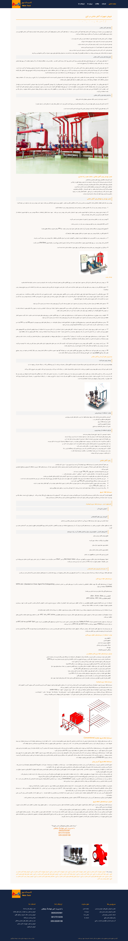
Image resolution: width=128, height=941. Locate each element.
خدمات (104, 4)
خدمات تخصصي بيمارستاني (109, 915)
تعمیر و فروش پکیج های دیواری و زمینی (105, 909)
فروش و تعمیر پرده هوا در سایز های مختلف (24, 912)
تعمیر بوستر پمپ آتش (103, 879)
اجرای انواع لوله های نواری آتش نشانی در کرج (68, 876)
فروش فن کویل (31, 927)
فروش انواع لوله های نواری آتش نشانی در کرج (46, 874)
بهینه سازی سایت (22, 938)
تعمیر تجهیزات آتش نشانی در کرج (77, 872)
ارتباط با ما (81, 4)
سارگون (13, 938)
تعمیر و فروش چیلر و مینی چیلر (107, 912)
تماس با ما (86, 915)
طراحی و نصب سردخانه (29, 918)
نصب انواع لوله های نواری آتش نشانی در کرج (92, 876)
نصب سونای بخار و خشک (29, 909)
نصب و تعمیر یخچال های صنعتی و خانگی (25, 921)
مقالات (97, 4)
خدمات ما (86, 918)
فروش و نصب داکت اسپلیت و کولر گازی (25, 915)
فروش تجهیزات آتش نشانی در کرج (96, 872)
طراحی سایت (30, 938)
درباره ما (89, 4)
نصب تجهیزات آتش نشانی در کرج (58, 872)
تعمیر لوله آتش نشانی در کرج (101, 874)
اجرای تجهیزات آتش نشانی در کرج (40, 872)
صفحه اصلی (112, 4)
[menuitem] (111, 2)
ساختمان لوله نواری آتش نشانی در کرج (44, 876)
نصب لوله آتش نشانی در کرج (84, 874)
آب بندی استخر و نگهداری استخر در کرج (105, 921)
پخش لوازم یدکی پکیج (110, 918)
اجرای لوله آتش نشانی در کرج (67, 874)
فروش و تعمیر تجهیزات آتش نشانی (26, 924)
